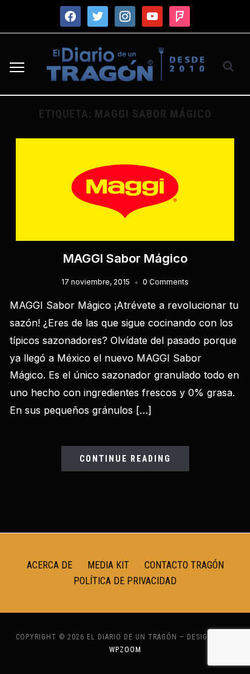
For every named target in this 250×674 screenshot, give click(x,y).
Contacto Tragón (184, 565)
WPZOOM (125, 649)
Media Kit (108, 565)
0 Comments (166, 281)
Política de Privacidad (125, 581)
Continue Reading (125, 458)
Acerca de (49, 565)
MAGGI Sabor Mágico (125, 258)
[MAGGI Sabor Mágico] (125, 146)
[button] (17, 67)
